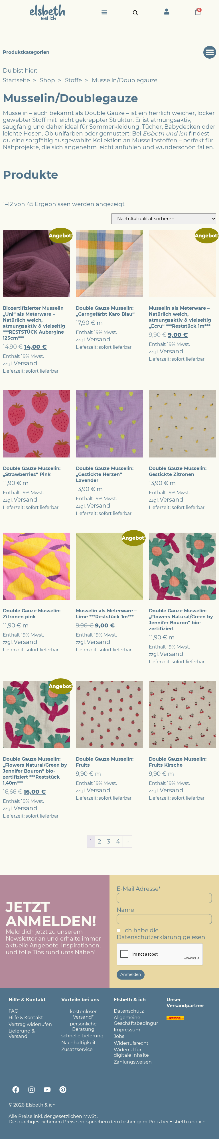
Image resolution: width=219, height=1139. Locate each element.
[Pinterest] (63, 1089)
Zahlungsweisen (133, 1062)
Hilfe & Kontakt (26, 1017)
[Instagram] (31, 1089)
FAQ (14, 1011)
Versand (25, 363)
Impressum (127, 1030)
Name (125, 910)
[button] (104, 12)
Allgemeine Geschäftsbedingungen (136, 1020)
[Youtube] (47, 1089)
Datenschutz (129, 1011)
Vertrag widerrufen (30, 1024)
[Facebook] (16, 1089)
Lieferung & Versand (22, 1033)
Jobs (119, 1036)
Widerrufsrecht (131, 1043)
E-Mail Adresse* (139, 889)
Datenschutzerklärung (149, 937)
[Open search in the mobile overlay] (135, 12)
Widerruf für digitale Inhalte (131, 1052)
